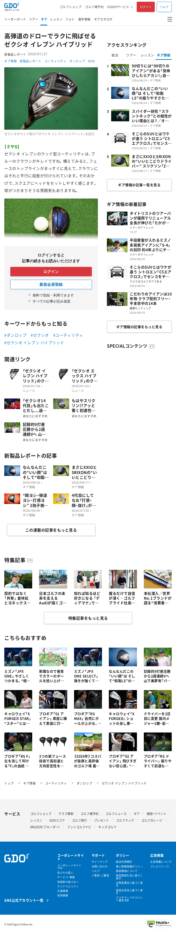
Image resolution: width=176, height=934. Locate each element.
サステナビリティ (68, 886)
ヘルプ (164, 7)
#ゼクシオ (40, 335)
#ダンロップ (15, 335)
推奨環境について (126, 871)
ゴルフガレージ (151, 820)
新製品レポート (31, 61)
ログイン (146, 7)
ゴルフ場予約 (94, 7)
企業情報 (62, 891)
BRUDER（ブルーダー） (45, 827)
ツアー (33, 19)
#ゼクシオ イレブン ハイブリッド (34, 342)
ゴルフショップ (71, 7)
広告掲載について (161, 861)
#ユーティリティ (68, 335)
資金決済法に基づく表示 (129, 892)
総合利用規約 (124, 861)
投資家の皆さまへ (68, 882)
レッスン (56, 19)
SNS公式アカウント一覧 (23, 900)
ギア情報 (10, 61)
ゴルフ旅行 (79, 820)
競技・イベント (156, 813)
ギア (44, 19)
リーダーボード (15, 19)
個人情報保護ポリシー (129, 866)
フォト (70, 19)
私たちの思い (65, 872)
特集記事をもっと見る (88, 618)
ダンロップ (77, 61)
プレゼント (101, 820)
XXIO (91, 61)
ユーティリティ (56, 61)
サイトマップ (100, 861)
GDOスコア (57, 820)
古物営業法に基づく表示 (129, 884)
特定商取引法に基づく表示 (129, 877)
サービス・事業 (66, 877)
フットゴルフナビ (79, 827)
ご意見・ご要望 (100, 875)
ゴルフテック (125, 820)
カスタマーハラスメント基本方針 (129, 899)
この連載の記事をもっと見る (51, 530)
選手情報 (84, 19)
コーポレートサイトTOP (69, 867)
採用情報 (62, 895)
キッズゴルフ (107, 827)
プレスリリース (159, 866)
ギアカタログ (103, 19)
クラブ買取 (65, 813)
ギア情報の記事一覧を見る (139, 184)
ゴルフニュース (116, 813)
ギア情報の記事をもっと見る (139, 326)
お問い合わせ (100, 866)
